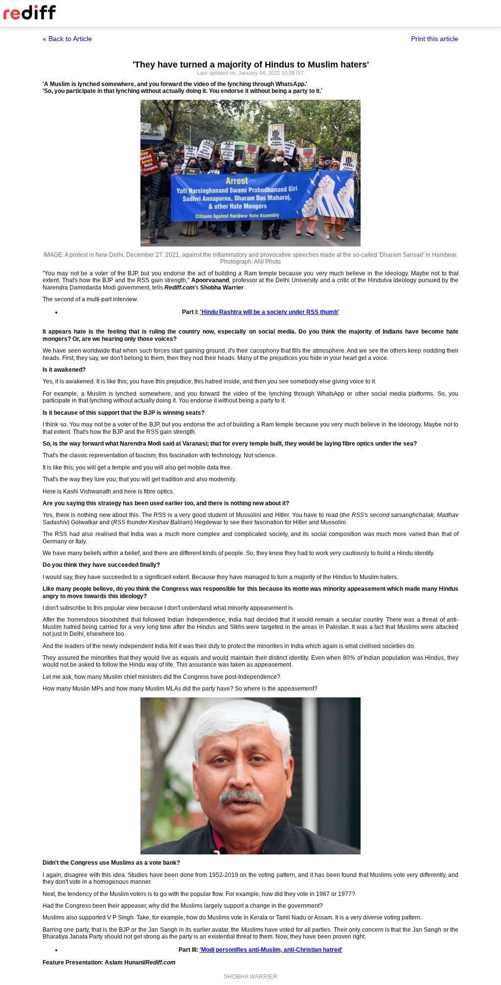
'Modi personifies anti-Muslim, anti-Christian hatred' (271, 949)
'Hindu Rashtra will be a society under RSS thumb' (269, 312)
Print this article (434, 39)
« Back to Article (67, 39)
